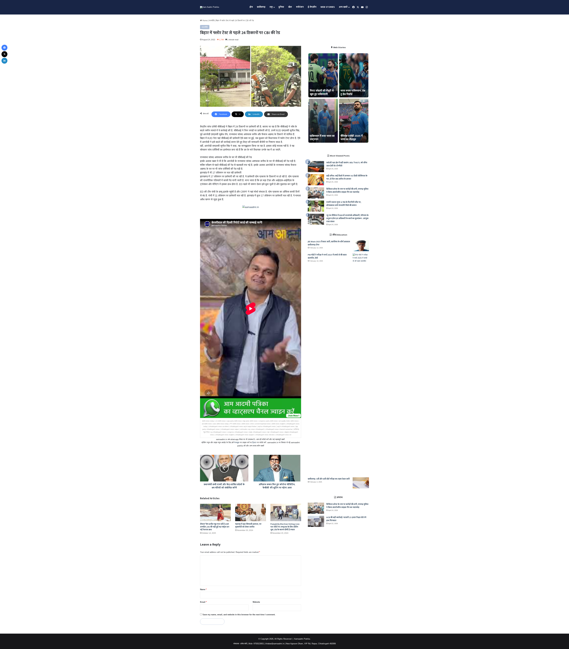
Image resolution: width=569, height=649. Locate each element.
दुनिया (281, 7)
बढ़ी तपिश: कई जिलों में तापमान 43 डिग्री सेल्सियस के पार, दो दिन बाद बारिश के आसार (346, 177)
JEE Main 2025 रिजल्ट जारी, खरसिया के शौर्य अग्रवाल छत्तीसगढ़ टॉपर (329, 243)
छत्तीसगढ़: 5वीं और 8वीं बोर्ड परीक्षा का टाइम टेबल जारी (329, 479)
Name (203, 589)
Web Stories (328, 7)
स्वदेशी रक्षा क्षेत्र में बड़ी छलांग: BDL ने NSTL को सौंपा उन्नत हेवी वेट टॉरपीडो (346, 164)
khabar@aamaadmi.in (275, 643)
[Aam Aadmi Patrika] (209, 7)
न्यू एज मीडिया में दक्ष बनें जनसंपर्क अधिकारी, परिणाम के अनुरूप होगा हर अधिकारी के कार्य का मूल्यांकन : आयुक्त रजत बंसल (347, 218)
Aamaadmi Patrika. (302, 639)
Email (203, 602)
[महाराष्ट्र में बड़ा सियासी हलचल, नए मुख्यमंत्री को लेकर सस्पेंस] (250, 512)
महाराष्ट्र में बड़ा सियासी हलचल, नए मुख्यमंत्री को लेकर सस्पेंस (248, 525)
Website (256, 602)
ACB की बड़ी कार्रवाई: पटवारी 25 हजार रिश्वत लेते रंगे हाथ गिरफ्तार (346, 519)
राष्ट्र (271, 7)
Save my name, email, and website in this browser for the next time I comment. (239, 614)
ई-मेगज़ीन (312, 7)
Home (204, 20)
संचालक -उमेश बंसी (240, 643)
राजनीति (211, 20)
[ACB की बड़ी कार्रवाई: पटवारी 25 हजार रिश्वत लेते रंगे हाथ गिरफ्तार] (316, 521)
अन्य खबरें (343, 7)
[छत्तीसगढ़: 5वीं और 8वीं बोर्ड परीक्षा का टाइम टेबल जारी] (361, 482)
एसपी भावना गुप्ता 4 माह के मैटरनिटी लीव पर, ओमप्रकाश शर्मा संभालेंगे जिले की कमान (343, 203)
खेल (290, 7)
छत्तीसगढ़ (261, 7)
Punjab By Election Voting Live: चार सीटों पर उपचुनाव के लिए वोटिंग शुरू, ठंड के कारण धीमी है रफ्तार (285, 526)
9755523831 (259, 643)
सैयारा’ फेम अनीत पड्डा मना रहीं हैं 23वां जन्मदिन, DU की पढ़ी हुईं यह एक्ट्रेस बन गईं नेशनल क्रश (214, 526)
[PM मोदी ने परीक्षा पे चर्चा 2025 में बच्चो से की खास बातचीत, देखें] (361, 364)
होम (251, 7)
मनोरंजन (300, 7)
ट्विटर (254, 442)
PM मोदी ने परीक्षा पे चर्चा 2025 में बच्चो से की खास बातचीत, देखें (327, 256)
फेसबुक (236, 442)
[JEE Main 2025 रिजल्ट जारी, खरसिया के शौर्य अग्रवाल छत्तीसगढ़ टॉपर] (361, 245)
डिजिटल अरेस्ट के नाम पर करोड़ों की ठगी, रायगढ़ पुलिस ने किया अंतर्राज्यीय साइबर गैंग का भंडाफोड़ (347, 190)
